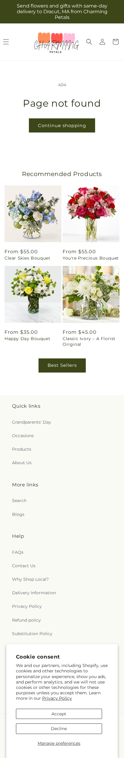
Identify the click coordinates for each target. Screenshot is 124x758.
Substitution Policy (32, 633)
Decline (59, 728)
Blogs (18, 514)
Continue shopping (62, 125)
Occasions (23, 435)
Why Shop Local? (30, 579)
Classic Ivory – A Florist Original (89, 341)
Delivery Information (34, 592)
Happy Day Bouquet (27, 338)
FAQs (17, 552)
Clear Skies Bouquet (27, 258)
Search (19, 500)
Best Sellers (62, 365)
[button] (89, 41)
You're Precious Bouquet (91, 258)
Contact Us (24, 565)
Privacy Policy (57, 698)
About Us (22, 462)
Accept (58, 714)
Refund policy (26, 620)
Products (21, 449)
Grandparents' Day (31, 422)
